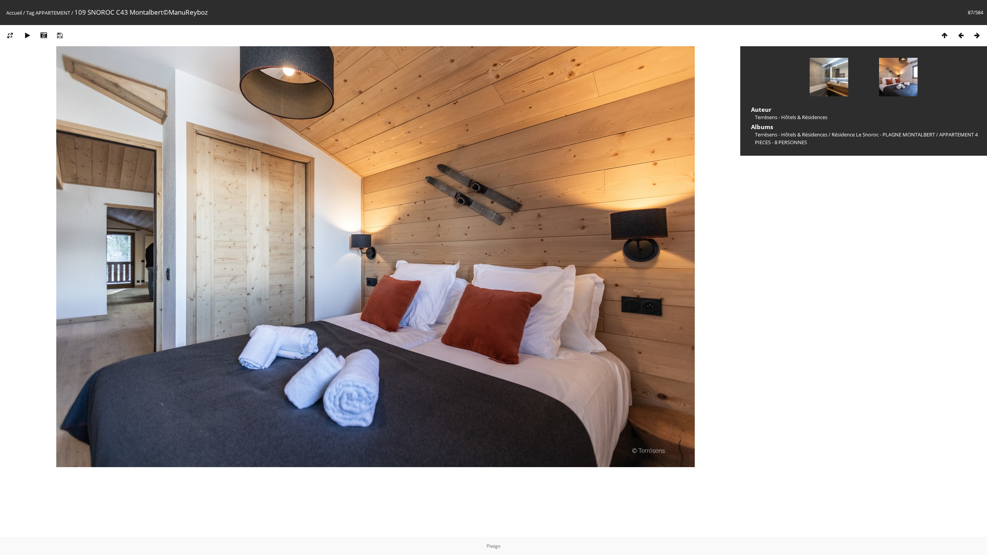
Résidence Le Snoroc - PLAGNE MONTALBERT (883, 134)
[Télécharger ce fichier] (60, 35)
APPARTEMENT (52, 12)
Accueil (14, 12)
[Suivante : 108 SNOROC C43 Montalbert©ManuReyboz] (977, 35)
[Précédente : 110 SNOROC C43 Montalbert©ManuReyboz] (961, 35)
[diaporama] (27, 35)
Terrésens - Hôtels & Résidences (791, 134)
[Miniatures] (944, 35)
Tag (30, 12)
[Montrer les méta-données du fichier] (43, 35)
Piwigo (493, 546)
